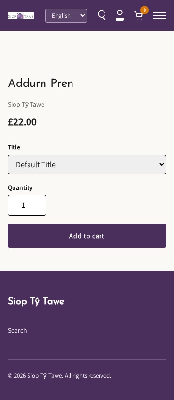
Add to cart (87, 235)
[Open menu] (159, 15)
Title (14, 147)
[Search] (100, 15)
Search (17, 330)
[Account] (120, 15)
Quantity (20, 187)
